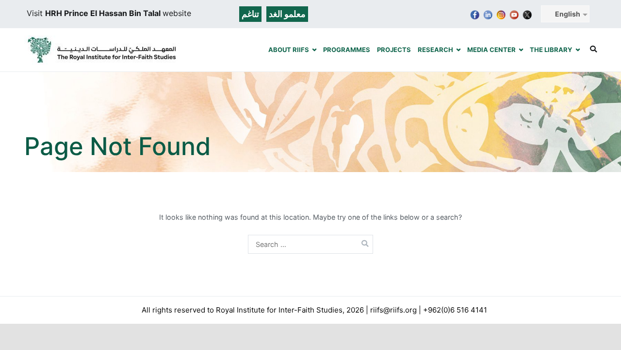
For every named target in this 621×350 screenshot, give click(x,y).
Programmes (346, 49)
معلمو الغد (287, 14)
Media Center (491, 49)
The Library (551, 49)
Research (435, 49)
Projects (394, 49)
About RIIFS (288, 49)
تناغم (250, 14)
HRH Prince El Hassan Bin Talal (104, 13)
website (177, 13)
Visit (36, 13)
